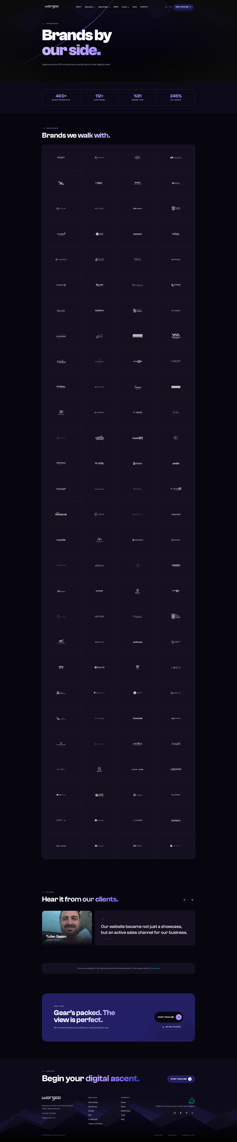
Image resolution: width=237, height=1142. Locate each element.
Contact (144, 7)
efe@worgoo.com (48, 1118)
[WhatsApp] (192, 1112)
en (171, 7)
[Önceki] (185, 900)
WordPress (92, 1107)
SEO (90, 1115)
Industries (103, 7)
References (125, 1111)
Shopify (91, 1111)
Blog (135, 7)
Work (116, 7)
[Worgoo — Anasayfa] (51, 7)
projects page (154, 968)
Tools (124, 7)
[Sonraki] (192, 900)
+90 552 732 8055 (173, 1027)
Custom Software (95, 1124)
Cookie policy (172, 1135)
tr (166, 7)
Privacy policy (158, 1135)
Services (89, 7)
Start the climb (182, 7)
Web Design (93, 1102)
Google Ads (92, 1119)
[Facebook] (180, 1112)
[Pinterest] (186, 1112)
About (78, 7)
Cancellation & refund (188, 1135)
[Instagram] (174, 1112)
